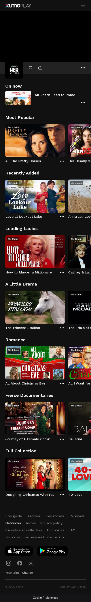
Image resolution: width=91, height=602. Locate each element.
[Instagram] (8, 563)
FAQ (71, 530)
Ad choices (55, 530)
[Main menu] (83, 5)
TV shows (76, 516)
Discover (33, 516)
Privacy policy (51, 523)
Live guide (13, 516)
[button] (45, 98)
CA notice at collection (23, 530)
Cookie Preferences (45, 597)
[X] (30, 563)
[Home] (18, 5)
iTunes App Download (19, 552)
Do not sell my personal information (34, 537)
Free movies (54, 516)
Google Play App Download (53, 552)
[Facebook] (19, 563)
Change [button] (27, 572)
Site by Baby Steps (73, 586)
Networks (13, 523)
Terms (30, 523)
